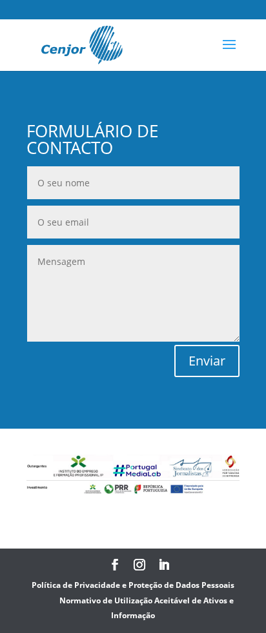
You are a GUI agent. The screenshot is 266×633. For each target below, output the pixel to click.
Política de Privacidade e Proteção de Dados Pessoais (133, 584)
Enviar (207, 360)
